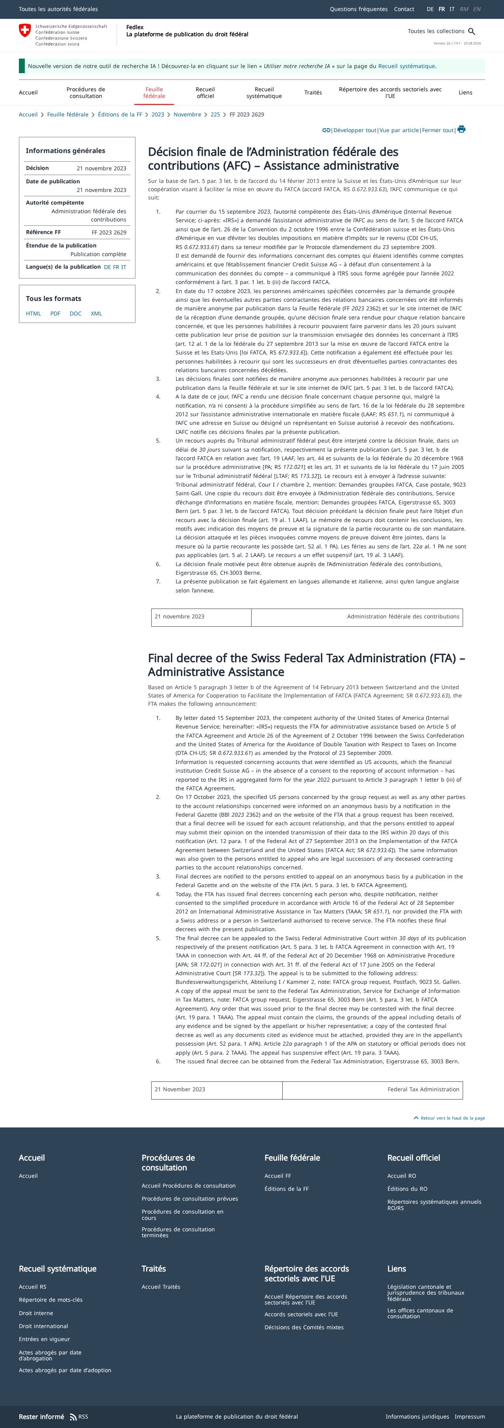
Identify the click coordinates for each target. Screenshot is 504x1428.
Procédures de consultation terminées (178, 1231)
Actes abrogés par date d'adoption (65, 1369)
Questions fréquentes (359, 9)
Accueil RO (401, 1175)
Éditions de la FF (120, 114)
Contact (404, 9)
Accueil (28, 114)
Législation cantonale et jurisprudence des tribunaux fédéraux (425, 1292)
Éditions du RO (407, 1188)
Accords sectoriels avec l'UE (301, 1313)
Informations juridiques (417, 1416)
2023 (158, 114)
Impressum (470, 1416)
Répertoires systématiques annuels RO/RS (434, 1204)
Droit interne (36, 1312)
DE (430, 9)
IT (452, 9)
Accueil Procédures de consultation (189, 1185)
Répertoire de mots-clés (51, 1299)
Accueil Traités (161, 1286)
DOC (76, 313)
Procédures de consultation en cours (183, 1214)
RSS (78, 1417)
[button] (86, 92)
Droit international (43, 1325)
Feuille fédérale (68, 114)
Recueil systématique (406, 66)
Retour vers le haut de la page (448, 1118)
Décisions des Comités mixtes (304, 1326)
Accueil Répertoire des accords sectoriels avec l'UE (306, 1299)
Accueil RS (32, 1286)
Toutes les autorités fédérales (58, 9)
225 (215, 114)
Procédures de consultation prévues (190, 1198)
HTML (33, 313)
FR (442, 9)
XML (96, 313)
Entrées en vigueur (44, 1338)
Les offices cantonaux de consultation (420, 1312)
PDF (55, 313)
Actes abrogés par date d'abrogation (50, 1355)
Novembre (187, 114)
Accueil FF (278, 1175)
